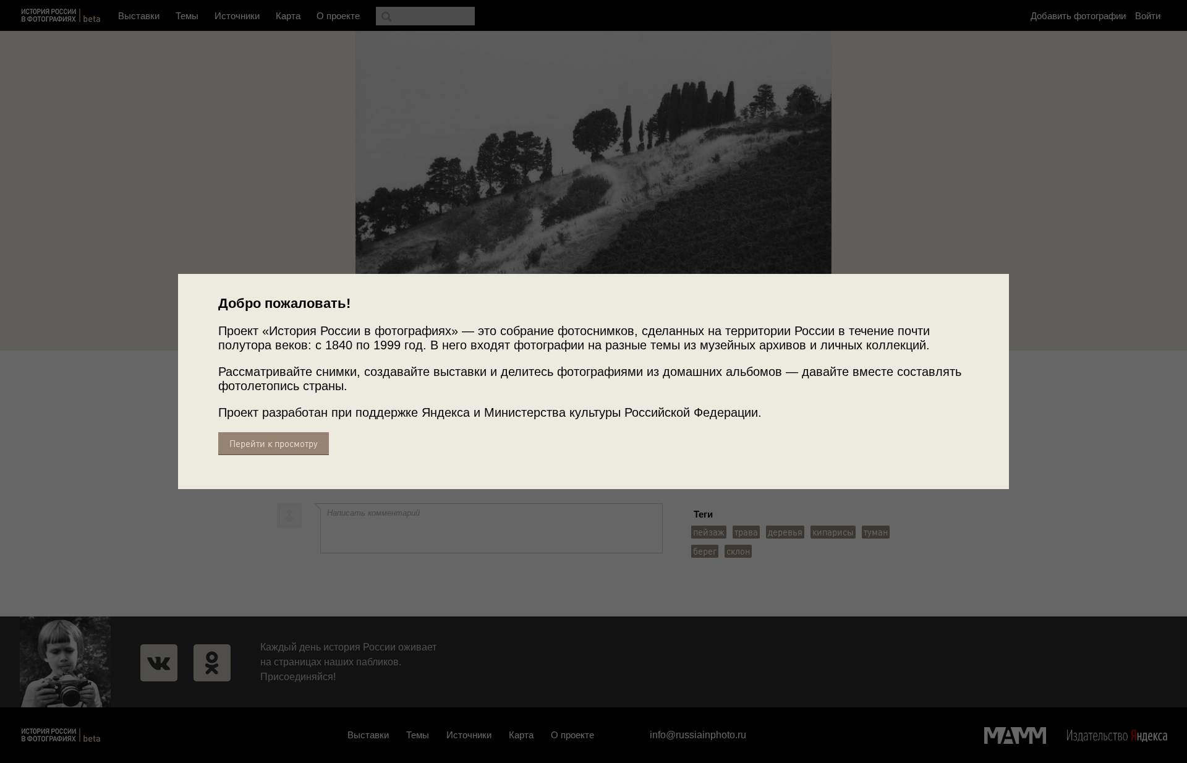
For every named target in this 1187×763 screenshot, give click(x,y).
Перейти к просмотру (273, 444)
